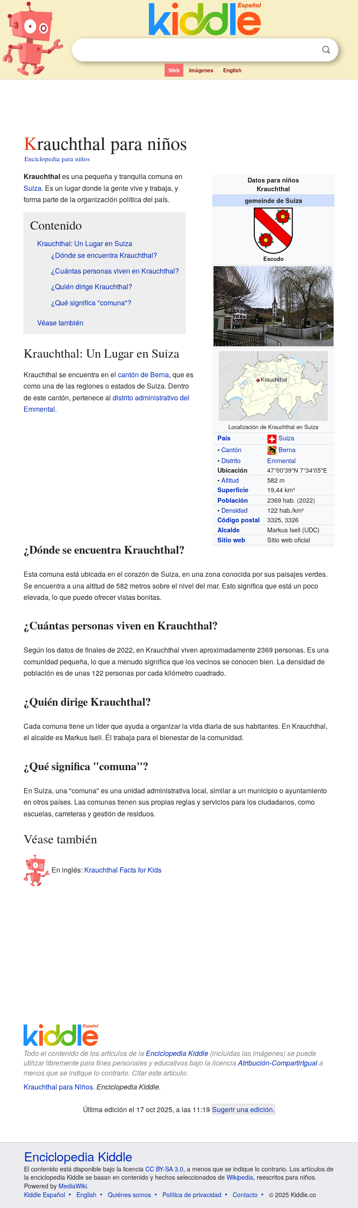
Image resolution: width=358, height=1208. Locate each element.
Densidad (234, 509)
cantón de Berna (143, 374)
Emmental (281, 460)
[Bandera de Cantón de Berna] (272, 449)
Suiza (286, 437)
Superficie (232, 489)
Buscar (326, 50)
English (232, 70)
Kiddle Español (44, 1194)
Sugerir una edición (242, 1109)
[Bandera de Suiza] (272, 437)
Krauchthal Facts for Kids (123, 870)
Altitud (230, 479)
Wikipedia (240, 1177)
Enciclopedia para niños (57, 158)
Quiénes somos (129, 1194)
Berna (287, 449)
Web (174, 70)
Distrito (231, 460)
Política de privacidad (191, 1194)
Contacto (245, 1194)
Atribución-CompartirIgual (277, 1063)
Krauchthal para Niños (58, 1087)
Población (232, 500)
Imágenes (201, 70)
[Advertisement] (179, 104)
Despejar (308, 50)
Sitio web (231, 539)
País (224, 437)
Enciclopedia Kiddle (177, 1053)
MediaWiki (73, 1185)
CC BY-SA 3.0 (164, 1168)
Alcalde (228, 529)
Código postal (238, 519)
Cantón (231, 449)
